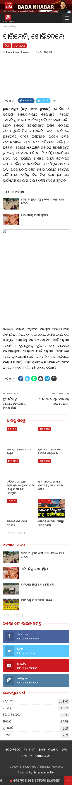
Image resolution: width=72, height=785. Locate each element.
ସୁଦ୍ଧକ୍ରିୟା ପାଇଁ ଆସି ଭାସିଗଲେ (37, 584)
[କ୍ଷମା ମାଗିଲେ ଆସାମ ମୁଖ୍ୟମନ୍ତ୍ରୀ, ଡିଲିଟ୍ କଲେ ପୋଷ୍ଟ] (51, 468)
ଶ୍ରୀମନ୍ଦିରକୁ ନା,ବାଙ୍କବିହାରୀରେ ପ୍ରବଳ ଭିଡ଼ (14, 403)
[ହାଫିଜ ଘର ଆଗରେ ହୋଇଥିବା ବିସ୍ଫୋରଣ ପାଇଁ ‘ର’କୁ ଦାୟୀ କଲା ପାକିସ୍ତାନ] (20, 468)
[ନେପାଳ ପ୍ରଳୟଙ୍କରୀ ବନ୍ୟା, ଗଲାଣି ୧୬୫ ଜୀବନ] (11, 204)
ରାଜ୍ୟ (7, 708)
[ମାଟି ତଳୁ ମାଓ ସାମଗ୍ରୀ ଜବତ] (11, 604)
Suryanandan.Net (43, 772)
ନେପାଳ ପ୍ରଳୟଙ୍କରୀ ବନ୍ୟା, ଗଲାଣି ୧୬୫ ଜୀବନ (42, 201)
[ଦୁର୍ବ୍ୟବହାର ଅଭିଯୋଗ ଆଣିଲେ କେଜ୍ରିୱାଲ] (51, 436)
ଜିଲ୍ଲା (7, 45)
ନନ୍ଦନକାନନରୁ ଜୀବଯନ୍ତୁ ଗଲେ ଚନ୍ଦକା (54, 401)
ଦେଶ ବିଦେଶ (45, 429)
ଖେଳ (6, 735)
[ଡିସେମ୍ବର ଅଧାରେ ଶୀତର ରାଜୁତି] (20, 436)
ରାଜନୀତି (8, 728)
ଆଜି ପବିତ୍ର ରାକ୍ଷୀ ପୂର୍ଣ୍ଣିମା (34, 215)
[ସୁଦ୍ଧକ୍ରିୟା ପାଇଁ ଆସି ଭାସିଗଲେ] (11, 589)
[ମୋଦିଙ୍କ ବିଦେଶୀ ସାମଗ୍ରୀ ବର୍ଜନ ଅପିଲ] (51, 508)
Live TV (27, 756)
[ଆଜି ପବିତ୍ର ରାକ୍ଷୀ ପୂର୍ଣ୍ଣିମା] (11, 219)
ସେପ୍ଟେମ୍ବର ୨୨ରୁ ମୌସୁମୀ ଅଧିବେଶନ (30, 780)
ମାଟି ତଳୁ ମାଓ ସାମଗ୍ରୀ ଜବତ (36, 600)
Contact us (42, 756)
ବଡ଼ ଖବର (19, 45)
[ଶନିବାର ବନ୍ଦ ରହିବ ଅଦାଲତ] (20, 508)
